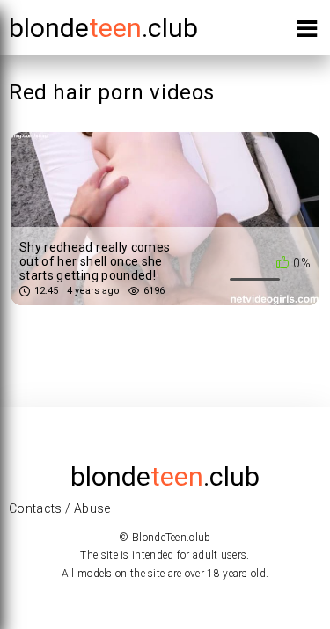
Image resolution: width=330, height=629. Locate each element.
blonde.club (103, 27)
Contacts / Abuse (60, 508)
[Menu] (307, 32)
